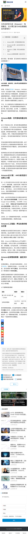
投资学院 (19, 379)
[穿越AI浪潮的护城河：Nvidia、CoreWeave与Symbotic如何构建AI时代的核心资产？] (5, 454)
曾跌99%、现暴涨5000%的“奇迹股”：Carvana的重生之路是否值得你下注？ (18, 445)
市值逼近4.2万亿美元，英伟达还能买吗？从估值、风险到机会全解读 (18, 437)
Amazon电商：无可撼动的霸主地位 (16, 42)
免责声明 (14, 365)
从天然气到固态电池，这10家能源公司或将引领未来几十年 (18, 429)
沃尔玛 (4, 266)
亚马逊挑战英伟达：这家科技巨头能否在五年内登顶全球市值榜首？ (18, 421)
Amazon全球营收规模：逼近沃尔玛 (16, 54)
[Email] (14, 338)
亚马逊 (11, 89)
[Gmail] (14, 335)
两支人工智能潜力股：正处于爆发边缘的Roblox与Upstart (18, 461)
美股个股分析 (17, 32)
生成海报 (5, 389)
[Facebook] (14, 321)
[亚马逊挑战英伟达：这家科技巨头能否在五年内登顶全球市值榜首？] (5, 422)
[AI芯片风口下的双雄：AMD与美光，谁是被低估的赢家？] (5, 478)
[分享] (14, 343)
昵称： (5, 505)
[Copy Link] (14, 340)
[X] (14, 323)
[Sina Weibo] (14, 328)
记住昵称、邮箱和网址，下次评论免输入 (12, 516)
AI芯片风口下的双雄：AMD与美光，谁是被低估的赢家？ (18, 477)
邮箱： (5, 509)
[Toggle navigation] (25, 2)
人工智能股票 (18, 375)
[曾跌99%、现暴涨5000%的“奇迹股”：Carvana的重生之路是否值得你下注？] (5, 446)
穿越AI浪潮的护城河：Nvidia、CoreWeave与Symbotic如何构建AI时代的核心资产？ (18, 453)
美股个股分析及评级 (8, 379)
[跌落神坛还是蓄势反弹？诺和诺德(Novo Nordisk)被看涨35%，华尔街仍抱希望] (5, 486)
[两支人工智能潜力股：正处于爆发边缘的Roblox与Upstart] (5, 462)
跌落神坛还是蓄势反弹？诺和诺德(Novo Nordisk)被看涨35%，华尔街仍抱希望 (18, 485)
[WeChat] (14, 330)
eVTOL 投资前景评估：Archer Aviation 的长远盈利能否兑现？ (18, 413)
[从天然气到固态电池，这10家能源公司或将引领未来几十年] (5, 430)
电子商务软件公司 (7, 377)
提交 (14, 520)
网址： (4, 513)
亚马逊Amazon (7, 375)
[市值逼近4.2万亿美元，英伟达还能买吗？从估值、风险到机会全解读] (5, 438)
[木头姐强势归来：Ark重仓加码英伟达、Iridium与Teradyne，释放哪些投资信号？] (5, 470)
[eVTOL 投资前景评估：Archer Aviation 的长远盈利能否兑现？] (5, 414)
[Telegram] (14, 325)
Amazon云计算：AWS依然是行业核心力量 (16, 45)
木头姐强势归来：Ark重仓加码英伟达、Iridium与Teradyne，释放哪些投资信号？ (18, 469)
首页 (2, 5)
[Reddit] (14, 333)
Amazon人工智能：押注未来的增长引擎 (16, 50)
